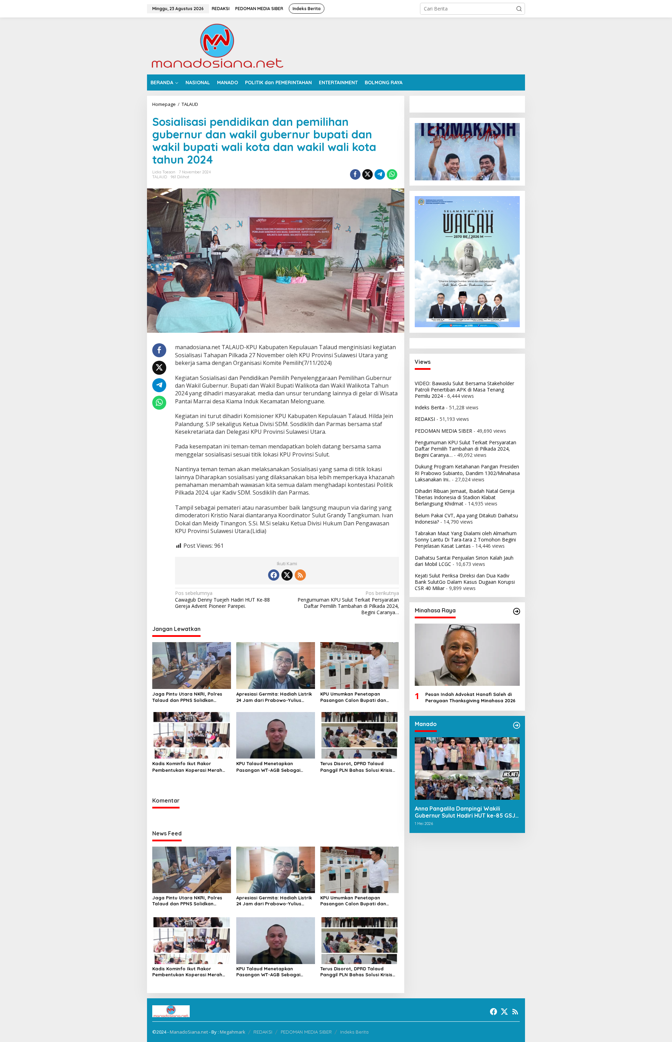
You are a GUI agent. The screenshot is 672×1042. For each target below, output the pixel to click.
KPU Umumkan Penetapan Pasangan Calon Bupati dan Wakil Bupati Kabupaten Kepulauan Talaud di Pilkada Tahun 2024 (353, 697)
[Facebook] (273, 575)
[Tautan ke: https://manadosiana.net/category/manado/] (516, 725)
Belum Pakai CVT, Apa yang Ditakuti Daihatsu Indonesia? (466, 518)
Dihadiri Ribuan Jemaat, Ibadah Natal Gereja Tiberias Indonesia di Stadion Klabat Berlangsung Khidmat (464, 497)
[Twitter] (287, 575)
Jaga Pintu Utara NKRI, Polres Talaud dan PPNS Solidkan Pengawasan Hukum (187, 697)
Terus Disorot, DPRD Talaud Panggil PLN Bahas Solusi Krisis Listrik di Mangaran (356, 767)
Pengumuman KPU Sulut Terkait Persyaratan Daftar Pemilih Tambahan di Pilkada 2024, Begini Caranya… (348, 603)
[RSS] (300, 575)
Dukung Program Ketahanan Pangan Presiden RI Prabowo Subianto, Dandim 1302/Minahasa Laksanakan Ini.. (467, 472)
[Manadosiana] (217, 45)
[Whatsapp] (392, 174)
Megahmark (232, 1032)
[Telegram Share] (379, 174)
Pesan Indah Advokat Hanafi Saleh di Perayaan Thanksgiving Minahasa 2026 (470, 697)
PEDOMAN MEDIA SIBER (443, 430)
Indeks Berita (429, 407)
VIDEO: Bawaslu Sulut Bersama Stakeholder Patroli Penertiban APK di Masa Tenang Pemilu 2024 (464, 389)
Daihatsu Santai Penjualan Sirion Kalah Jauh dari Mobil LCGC (464, 560)
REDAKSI (425, 419)
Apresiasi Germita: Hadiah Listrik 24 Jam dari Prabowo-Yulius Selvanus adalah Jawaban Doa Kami (274, 697)
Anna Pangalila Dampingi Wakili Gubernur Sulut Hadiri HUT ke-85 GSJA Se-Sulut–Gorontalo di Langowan (467, 812)
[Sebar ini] (355, 174)
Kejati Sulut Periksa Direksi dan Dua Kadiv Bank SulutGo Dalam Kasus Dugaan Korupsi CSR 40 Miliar (465, 581)
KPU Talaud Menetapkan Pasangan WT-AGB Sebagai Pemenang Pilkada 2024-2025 (270, 767)
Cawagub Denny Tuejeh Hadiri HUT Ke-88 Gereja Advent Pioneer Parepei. (222, 599)
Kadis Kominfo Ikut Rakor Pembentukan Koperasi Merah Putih (187, 767)
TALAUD (159, 176)
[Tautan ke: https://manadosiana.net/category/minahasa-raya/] (516, 611)
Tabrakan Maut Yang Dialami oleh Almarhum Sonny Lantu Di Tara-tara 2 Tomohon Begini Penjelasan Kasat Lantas (466, 539)
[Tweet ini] (367, 174)
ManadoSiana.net (189, 1032)
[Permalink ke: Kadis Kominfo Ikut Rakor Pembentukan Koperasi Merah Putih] (191, 735)
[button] (519, 9)
